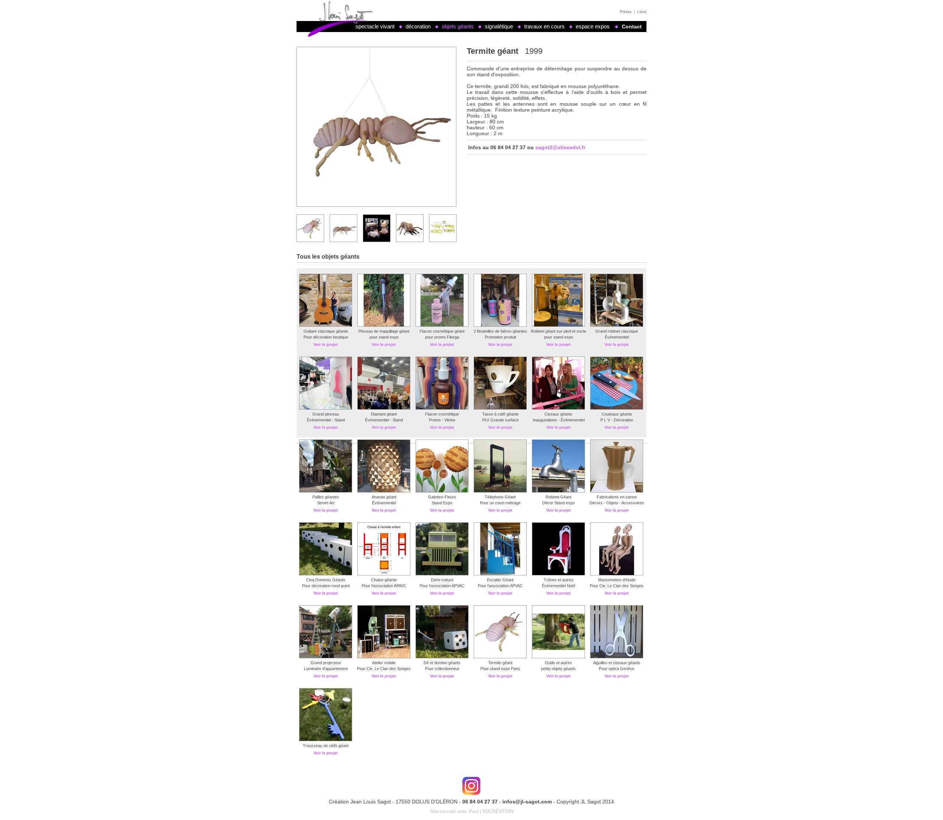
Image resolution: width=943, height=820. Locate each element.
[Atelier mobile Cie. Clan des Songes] (383, 657)
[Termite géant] (500, 657)
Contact (632, 26)
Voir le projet (325, 344)
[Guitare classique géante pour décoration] (325, 325)
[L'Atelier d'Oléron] (471, 786)
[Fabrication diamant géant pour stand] (383, 408)
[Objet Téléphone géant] (500, 491)
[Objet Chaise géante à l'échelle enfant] (383, 574)
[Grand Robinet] (616, 325)
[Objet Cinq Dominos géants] (325, 574)
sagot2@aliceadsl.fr (560, 147)
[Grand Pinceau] (325, 408)
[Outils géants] (558, 657)
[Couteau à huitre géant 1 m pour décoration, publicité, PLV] (616, 408)
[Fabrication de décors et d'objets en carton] (616, 491)
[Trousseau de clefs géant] (442, 574)
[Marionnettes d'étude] (616, 574)
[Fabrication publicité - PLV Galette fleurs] (442, 491)
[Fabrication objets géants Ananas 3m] (383, 491)
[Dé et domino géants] (442, 657)
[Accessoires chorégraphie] (616, 657)
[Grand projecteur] (325, 657)
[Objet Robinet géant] (558, 491)
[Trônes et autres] (558, 574)
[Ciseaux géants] (558, 408)
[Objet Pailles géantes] (325, 491)
